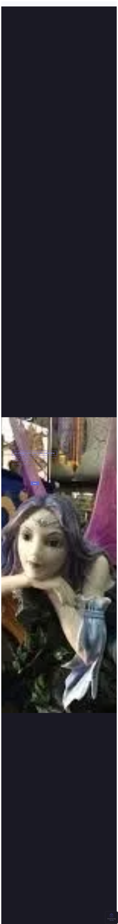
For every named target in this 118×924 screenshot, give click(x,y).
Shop (35, 483)
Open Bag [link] (112, 920)
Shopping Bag (111, 918)
